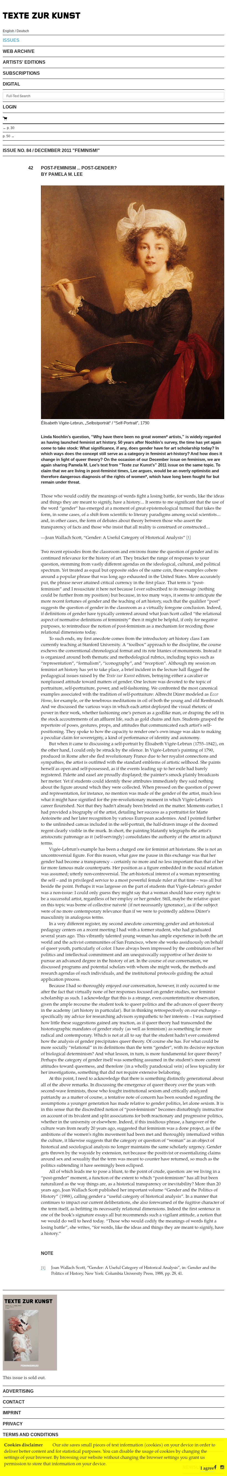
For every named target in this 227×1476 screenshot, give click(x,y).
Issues (11, 40)
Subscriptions (21, 73)
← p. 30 (8, 128)
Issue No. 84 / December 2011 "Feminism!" (51, 150)
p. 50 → (8, 136)
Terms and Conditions (30, 1434)
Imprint (12, 1412)
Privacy (13, 1423)
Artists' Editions (24, 62)
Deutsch (23, 31)
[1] (188, 538)
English (8, 31)
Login (10, 107)
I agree (207, 1468)
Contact (14, 1402)
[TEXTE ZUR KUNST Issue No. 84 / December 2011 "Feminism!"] (30, 1332)
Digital (11, 84)
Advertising (18, 1391)
